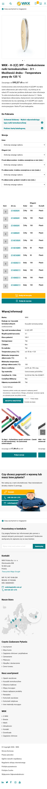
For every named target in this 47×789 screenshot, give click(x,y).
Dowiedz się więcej (29, 402)
